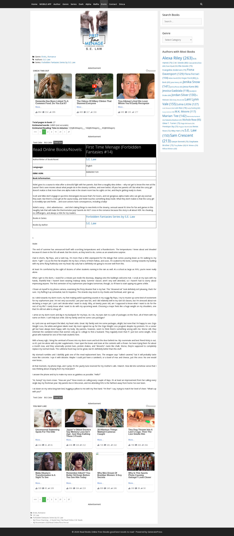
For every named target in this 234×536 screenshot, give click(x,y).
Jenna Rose (176, 87)
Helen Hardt (174, 78)
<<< (35, 132)
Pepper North (185, 127)
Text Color (37, 142)
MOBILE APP (45, 4)
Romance (52, 56)
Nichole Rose (192, 119)
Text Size (58, 142)
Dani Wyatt (172, 66)
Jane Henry (176, 82)
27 (69, 132)
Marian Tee (174, 116)
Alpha (88, 4)
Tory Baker (180, 145)
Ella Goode (185, 66)
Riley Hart (177, 130)
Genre (66, 4)
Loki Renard (168, 108)
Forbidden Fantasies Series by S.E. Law (58, 62)
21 (60, 132)
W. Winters (192, 145)
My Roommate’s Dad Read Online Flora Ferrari (51, 522)
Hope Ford (188, 78)
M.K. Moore (185, 111)
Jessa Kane (190, 86)
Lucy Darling (193, 108)
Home (34, 4)
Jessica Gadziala (175, 90)
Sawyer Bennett (180, 141)
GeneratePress (155, 531)
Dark (81, 4)
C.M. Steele (180, 62)
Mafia (96, 4)
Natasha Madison (173, 120)
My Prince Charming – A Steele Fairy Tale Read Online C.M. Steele (57, 520)
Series (74, 4)
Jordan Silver (184, 95)
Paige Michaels (187, 123)
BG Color (48, 142)
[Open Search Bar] (201, 4)
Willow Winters (169, 149)
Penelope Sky (170, 126)
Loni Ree (180, 108)
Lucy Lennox (168, 112)
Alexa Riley (177, 58)
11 (56, 132)
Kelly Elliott (178, 100)
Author (56, 4)
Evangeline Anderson (174, 69)
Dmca (122, 4)
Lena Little (188, 104)
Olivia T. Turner (171, 123)
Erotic (104, 4)
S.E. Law (46, 59)
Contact (113, 4)
